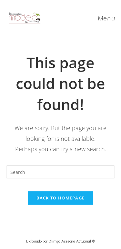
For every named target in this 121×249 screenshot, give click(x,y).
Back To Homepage (60, 198)
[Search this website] (60, 171)
